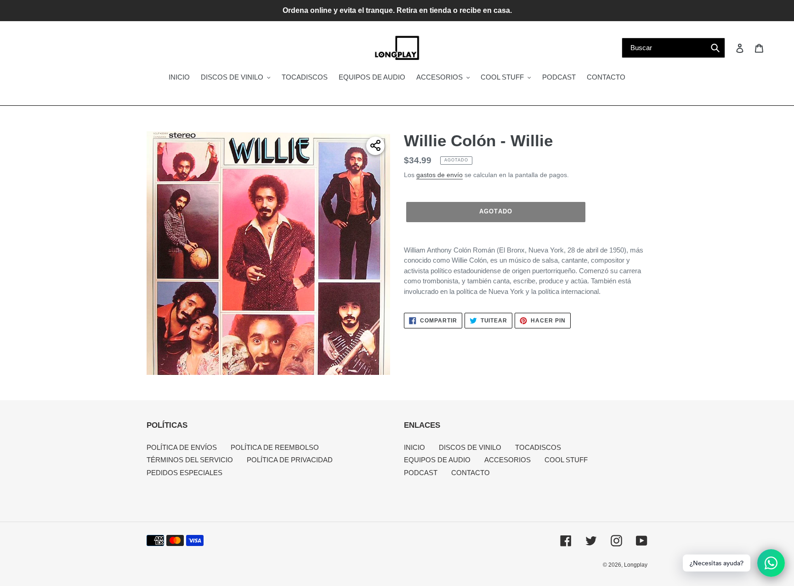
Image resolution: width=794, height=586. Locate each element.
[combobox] (673, 48)
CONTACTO (470, 473)
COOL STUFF (566, 460)
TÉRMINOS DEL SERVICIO (190, 460)
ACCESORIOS (507, 460)
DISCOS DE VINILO (470, 447)
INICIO (414, 447)
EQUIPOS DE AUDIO (437, 460)
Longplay (635, 565)
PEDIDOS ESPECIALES (184, 473)
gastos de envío (439, 174)
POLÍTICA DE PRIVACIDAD (290, 460)
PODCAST (420, 473)
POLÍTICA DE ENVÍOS (182, 447)
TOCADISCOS (538, 447)
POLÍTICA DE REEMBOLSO (275, 447)
